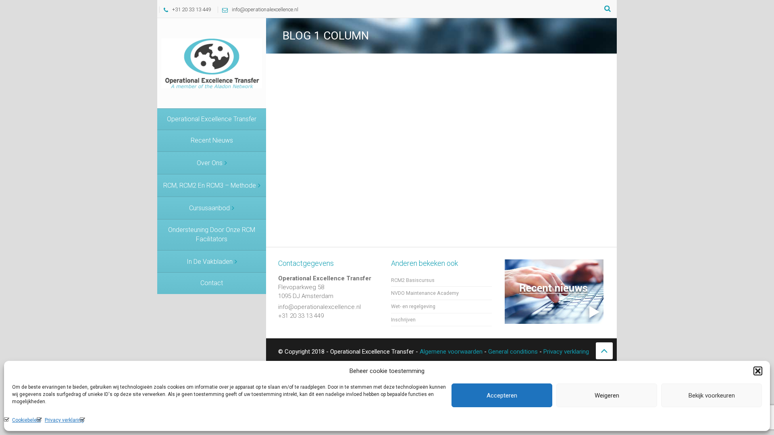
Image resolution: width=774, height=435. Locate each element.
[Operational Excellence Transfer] (211, 63)
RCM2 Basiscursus (413, 280)
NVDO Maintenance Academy (425, 293)
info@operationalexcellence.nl (265, 9)
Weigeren (607, 395)
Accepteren (502, 395)
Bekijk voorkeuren (712, 395)
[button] (758, 371)
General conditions (513, 351)
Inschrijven (403, 320)
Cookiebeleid (26, 420)
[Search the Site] (607, 9)
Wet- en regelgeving (413, 306)
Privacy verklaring (64, 420)
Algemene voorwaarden (451, 351)
